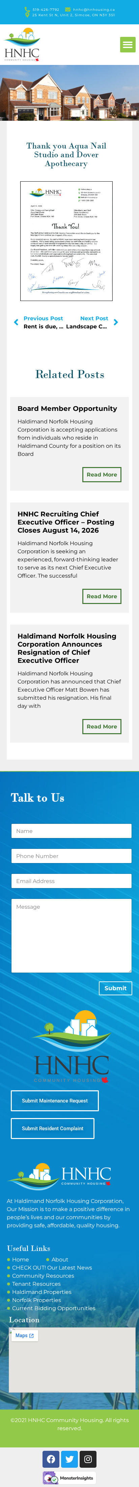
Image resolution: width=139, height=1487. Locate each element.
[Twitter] (69, 1459)
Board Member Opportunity (67, 408)
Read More (102, 474)
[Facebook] (51, 1459)
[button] (128, 45)
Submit (116, 988)
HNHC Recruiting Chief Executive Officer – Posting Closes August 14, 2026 (66, 522)
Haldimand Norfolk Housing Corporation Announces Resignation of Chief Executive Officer (67, 648)
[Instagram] (88, 1459)
